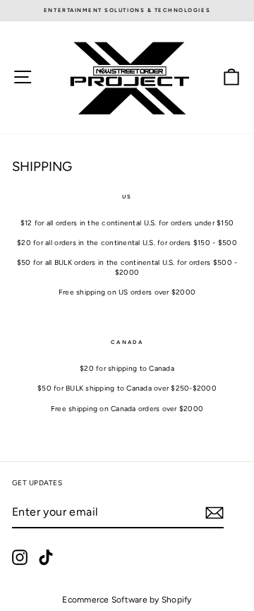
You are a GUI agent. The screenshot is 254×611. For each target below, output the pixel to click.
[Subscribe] (214, 512)
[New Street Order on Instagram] (20, 557)
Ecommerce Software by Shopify (126, 600)
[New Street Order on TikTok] (46, 557)
